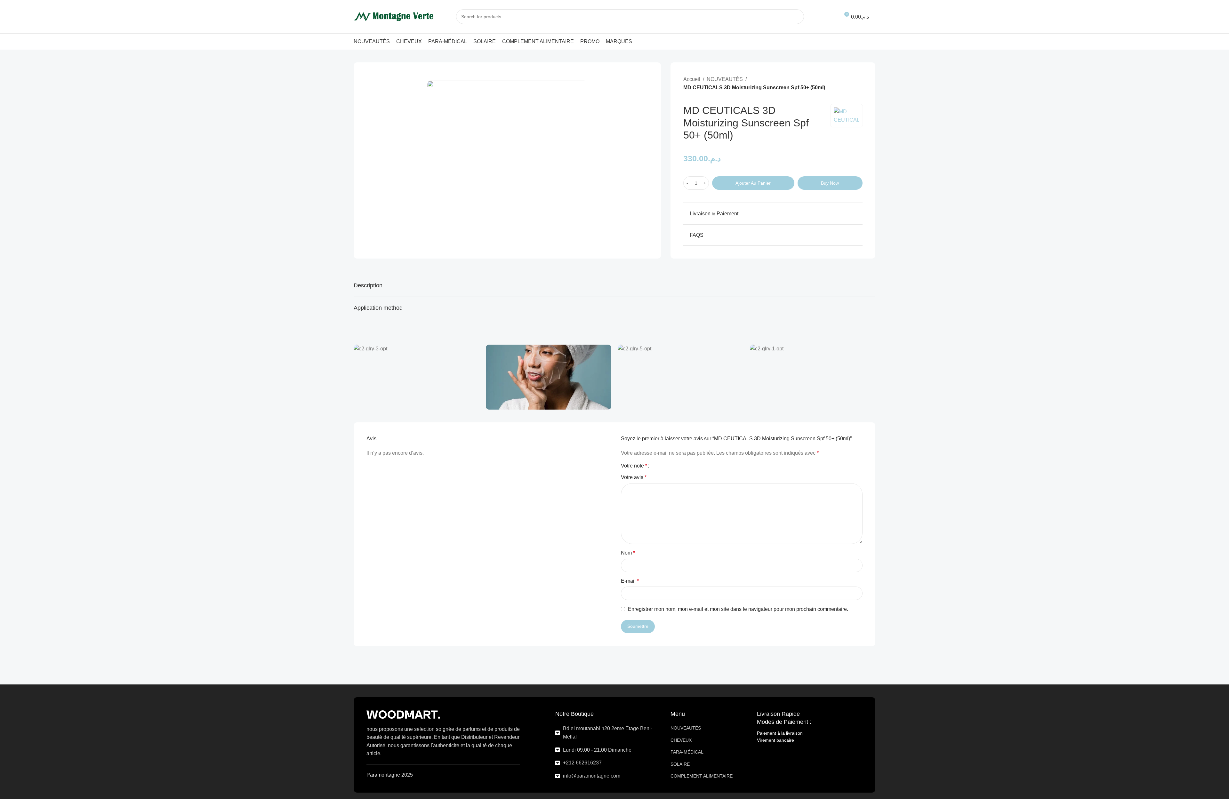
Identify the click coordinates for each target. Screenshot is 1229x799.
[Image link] (403, 714)
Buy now (830, 183)
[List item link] (608, 732)
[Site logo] (394, 16)
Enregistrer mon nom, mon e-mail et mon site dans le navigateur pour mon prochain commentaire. (738, 609)
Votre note (634, 465)
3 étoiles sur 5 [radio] (667, 465)
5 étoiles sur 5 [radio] (678, 465)
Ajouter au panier (753, 183)
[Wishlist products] (829, 16)
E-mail (630, 581)
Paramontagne (383, 775)
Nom (628, 552)
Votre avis (634, 477)
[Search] (796, 16)
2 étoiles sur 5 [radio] (662, 465)
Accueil (691, 79)
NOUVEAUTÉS (725, 79)
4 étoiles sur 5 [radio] (673, 465)
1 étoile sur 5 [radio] (656, 465)
